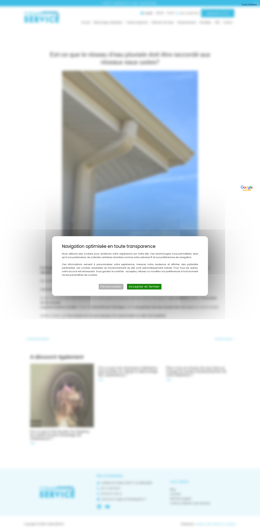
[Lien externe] (247, 187)
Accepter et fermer (144, 287)
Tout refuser (249, 4)
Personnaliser (111, 287)
